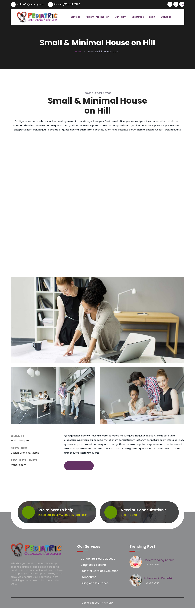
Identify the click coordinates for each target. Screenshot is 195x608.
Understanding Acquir (159, 560)
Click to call (129, 515)
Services (75, 17)
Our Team (120, 17)
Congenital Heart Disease (98, 559)
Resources (138, 17)
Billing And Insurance (94, 583)
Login (152, 17)
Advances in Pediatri (158, 578)
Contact (166, 17)
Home (78, 51)
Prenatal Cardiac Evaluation (99, 571)
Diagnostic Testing (93, 565)
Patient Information (97, 17)
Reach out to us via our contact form (62, 515)
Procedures (88, 577)
